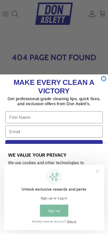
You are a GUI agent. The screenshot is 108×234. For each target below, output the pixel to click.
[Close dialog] (103, 78)
